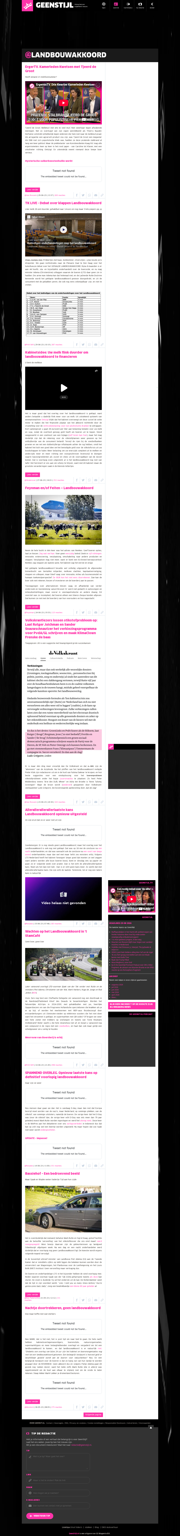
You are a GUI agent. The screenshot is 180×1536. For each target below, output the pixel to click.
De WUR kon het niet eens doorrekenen (71, 578)
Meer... (114, 997)
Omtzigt (45, 420)
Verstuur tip (42, 1516)
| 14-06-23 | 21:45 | (48, 1065)
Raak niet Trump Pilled (120, 960)
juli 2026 (115, 987)
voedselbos (64, 1026)
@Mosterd (29, 1407)
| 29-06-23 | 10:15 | (48, 345)
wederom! (66, 785)
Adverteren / (133, 1423)
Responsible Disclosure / (116, 1423)
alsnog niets (85, 1121)
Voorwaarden (144, 1423)
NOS (34, 993)
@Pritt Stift (29, 345)
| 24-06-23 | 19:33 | (48, 613)
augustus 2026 (117, 984)
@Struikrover (30, 480)
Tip (28, 1451)
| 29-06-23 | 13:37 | (51, 195)
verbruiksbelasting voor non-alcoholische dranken (66, 426)
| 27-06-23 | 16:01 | (50, 480)
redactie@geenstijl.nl (81, 1445)
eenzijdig (70, 554)
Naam (29, 1487)
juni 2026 (115, 990)
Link (28, 1475)
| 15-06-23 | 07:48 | (48, 924)
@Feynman (29, 613)
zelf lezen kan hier (78, 435)
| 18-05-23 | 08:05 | (48, 1407)
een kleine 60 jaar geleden (82, 1286)
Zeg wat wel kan (46, 554)
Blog (97, 1527)
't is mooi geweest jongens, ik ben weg (126, 939)
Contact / (50, 1423)
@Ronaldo (29, 924)
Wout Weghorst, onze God (122, 962)
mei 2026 (115, 992)
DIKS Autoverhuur (110, 1527)
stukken (88, 1527)
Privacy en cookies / (79, 1423)
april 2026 (115, 995)
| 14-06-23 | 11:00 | (48, 1166)
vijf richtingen (95, 554)
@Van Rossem (31, 195)
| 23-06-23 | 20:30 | (51, 802)
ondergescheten (47, 1130)
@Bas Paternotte (32, 1298)
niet (99, 1349)
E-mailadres (33, 1500)
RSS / (67, 1423)
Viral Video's (76, 1527)
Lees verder (32, 190)
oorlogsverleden (74, 1124)
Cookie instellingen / (96, 1423)
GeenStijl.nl (74, 1534)
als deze (94, 1277)
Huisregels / (59, 1423)
